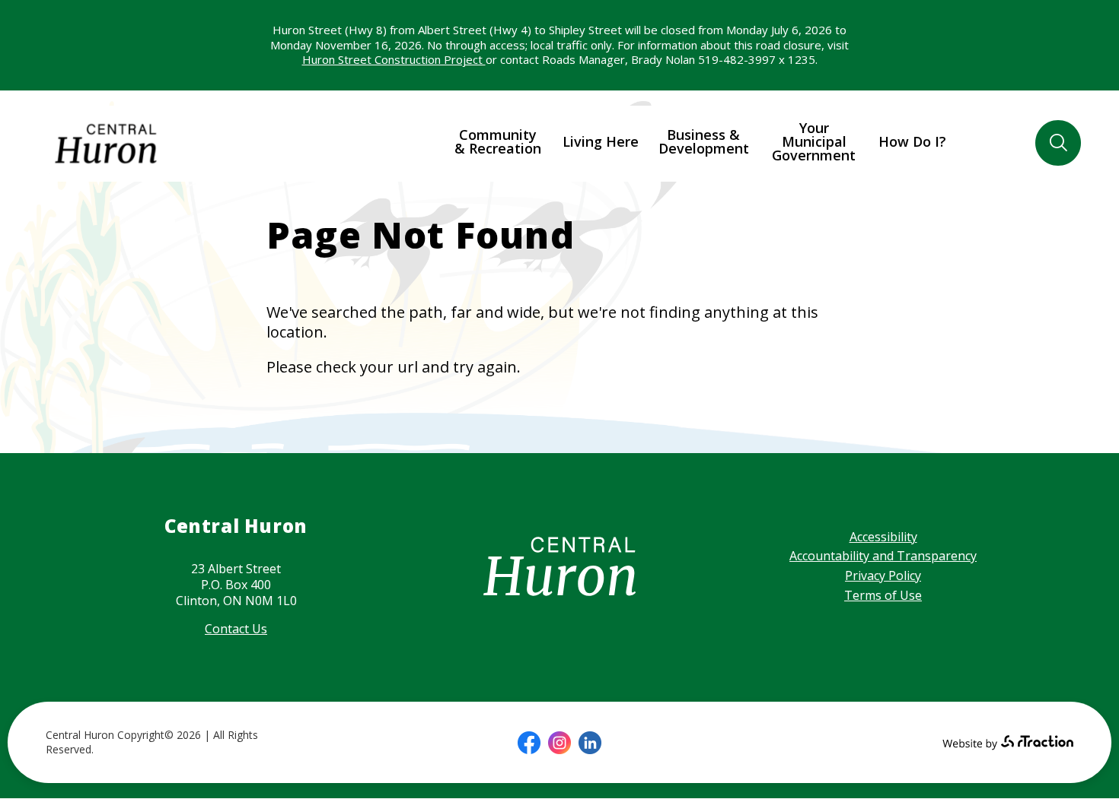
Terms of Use (883, 595)
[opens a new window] (529, 742)
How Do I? (912, 141)
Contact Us (236, 628)
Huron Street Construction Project (394, 59)
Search (1058, 143)
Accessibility (883, 536)
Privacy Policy (883, 575)
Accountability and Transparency (883, 555)
